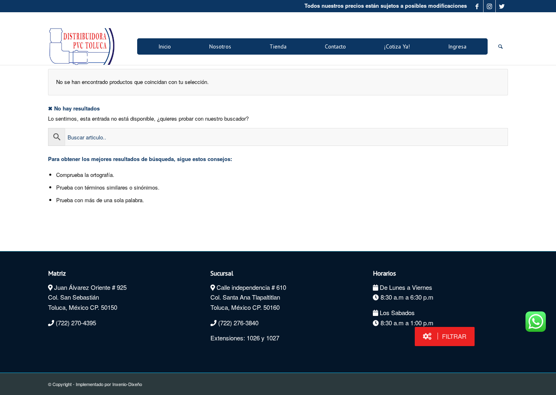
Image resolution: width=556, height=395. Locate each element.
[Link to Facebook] (477, 6)
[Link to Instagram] (489, 6)
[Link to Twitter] (502, 6)
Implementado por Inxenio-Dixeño (109, 384)
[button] (445, 336)
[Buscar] (500, 46)
